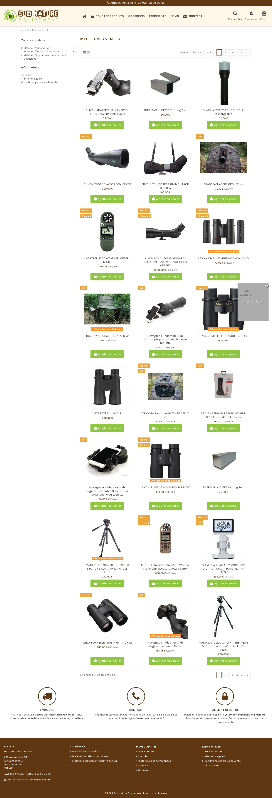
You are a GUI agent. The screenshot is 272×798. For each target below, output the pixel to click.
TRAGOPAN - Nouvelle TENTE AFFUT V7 (165, 415)
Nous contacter (214, 751)
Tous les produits (33, 40)
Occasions (29, 58)
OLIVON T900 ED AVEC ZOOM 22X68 (107, 184)
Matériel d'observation (36, 48)
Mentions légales (31, 78)
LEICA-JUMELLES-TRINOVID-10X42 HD (223, 258)
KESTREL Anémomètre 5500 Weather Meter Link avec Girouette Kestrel (165, 566)
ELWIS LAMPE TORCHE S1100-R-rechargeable (223, 111)
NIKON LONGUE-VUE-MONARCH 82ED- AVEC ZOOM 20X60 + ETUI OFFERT (165, 262)
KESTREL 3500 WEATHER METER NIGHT (107, 260)
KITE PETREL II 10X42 (107, 413)
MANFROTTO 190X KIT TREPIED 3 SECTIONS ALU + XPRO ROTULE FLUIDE (107, 568)
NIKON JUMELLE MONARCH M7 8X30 (165, 487)
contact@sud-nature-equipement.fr (143, 718)
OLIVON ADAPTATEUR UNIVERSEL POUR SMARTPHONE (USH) (107, 111)
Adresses (143, 765)
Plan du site (211, 765)
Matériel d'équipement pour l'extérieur (45, 55)
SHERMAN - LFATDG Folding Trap (165, 110)
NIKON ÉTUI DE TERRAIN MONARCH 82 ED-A (165, 185)
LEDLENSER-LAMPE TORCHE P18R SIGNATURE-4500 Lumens (223, 415)
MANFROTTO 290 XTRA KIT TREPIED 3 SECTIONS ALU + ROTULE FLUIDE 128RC (223, 646)
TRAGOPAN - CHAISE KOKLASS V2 (107, 336)
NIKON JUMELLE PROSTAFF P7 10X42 (107, 642)
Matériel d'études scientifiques (41, 51)
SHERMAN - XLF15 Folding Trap (223, 487)
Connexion (144, 770)
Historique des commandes (154, 760)
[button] (107, 16)
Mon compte (146, 751)
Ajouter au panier (109, 125)
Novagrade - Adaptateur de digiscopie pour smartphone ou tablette (165, 339)
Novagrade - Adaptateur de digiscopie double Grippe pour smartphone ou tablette (107, 491)
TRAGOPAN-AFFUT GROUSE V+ (223, 184)
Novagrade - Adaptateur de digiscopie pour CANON (165, 644)
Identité (142, 756)
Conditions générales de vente (39, 82)
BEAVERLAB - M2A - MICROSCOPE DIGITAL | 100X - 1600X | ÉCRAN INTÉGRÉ (223, 568)
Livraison (26, 75)
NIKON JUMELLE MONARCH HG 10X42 (223, 336)
